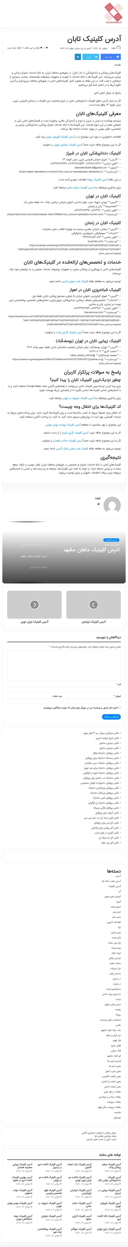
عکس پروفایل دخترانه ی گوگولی (103, 803)
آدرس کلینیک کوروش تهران (60, 137)
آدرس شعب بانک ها (111, 881)
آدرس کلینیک (111, 540)
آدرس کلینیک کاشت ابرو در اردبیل (50, 1166)
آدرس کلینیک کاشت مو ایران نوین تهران (80, 1179)
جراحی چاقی (115, 958)
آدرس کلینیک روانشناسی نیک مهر (50, 1230)
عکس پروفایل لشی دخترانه (106, 798)
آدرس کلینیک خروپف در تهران (78, 398)
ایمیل (117, 696)
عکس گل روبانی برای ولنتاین (105, 828)
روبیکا (118, 1015)
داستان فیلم (115, 974)
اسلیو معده (116, 907)
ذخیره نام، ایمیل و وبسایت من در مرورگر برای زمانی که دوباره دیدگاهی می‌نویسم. (80, 708)
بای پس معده (114, 943)
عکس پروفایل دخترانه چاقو (106, 753)
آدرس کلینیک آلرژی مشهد (81, 1217)
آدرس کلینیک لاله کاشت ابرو (109, 1217)
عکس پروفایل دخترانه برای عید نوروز (101, 768)
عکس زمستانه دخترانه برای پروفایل (102, 758)
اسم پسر (117, 912)
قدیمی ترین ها (114, 1061)
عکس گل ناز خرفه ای (109, 838)
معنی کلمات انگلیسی (111, 1076)
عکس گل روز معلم (110, 843)
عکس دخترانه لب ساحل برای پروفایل (101, 778)
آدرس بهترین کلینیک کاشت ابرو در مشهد (22, 1179)
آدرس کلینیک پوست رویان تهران (63, 425)
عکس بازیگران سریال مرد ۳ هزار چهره (101, 733)
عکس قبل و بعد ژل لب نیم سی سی (101, 818)
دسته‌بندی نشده (113, 989)
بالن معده (116, 938)
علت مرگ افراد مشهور (111, 1030)
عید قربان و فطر (113, 1035)
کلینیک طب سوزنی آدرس (74, 281)
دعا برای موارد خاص (111, 994)
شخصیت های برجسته (110, 1020)
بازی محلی (116, 933)
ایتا (119, 927)
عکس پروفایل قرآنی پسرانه (106, 808)
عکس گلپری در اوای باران (107, 833)
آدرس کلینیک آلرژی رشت (69, 332)
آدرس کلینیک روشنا (97, 180)
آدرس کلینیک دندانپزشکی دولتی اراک (109, 1179)
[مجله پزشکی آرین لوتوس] (114, 14)
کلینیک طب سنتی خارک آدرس (72, 449)
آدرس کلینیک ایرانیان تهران (68, 145)
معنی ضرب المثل (113, 1071)
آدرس (118, 876)
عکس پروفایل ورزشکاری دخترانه (104, 788)
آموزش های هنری (113, 897)
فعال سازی (116, 1046)
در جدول (117, 979)
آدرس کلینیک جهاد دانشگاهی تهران (23, 1217)
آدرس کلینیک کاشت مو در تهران (50, 1179)
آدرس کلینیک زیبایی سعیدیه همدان (22, 1166)
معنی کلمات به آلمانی (111, 1082)
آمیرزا (118, 902)
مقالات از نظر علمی (112, 1092)
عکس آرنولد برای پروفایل (107, 813)
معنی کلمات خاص (112, 1087)
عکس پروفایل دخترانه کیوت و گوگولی (101, 773)
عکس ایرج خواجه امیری (107, 738)
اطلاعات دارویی (114, 922)
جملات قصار (115, 963)
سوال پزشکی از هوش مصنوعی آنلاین (99, 1133)
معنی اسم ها (115, 1066)
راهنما (118, 1010)
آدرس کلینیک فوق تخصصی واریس (53, 1191)
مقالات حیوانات (114, 1102)
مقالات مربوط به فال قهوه (109, 1107)
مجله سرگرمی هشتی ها (105, 1136)
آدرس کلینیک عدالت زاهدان (67, 441)
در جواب (117, 984)
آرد (119, 891)
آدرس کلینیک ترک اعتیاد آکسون (79, 1166)
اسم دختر (116, 917)
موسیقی (117, 1118)
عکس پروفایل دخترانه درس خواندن (102, 763)
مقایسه (117, 1112)
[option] (64, 552)
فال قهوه (117, 1040)
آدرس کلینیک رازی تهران (109, 1229)
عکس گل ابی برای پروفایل (106, 823)
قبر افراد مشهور (114, 1056)
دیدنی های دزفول (113, 1005)
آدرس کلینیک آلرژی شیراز (75, 433)
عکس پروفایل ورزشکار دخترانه (104, 793)
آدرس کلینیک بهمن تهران (19, 1203)
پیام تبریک (116, 948)
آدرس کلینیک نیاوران (51, 1216)
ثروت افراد (116, 953)
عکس (118, 1025)
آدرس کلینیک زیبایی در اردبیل (109, 1191)
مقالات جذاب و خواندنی (110, 1097)
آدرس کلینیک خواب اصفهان (22, 1191)
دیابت (118, 999)
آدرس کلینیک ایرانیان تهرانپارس (80, 1191)
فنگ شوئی (116, 1051)
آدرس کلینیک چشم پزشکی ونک (111, 1166)
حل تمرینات (115, 969)
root (113, 48)
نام (119, 684)
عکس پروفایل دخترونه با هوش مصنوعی (100, 783)
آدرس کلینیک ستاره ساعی (80, 188)
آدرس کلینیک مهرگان (81, 1229)
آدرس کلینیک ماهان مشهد (91, 550)
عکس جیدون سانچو (109, 743)
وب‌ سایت (57, 696)
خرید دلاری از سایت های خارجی (101, 1139)
